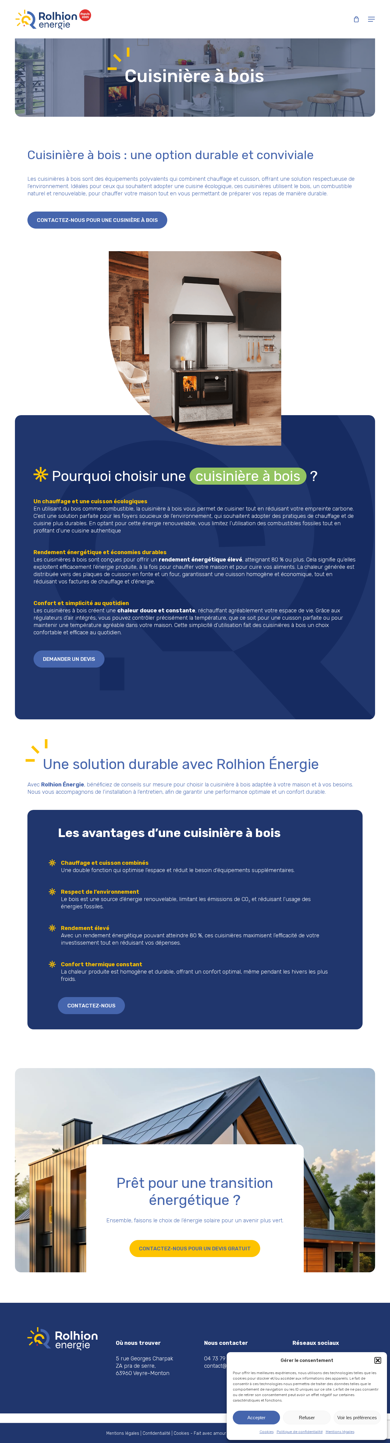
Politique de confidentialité (300, 1432)
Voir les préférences (357, 1417)
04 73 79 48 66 (223, 1358)
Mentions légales (340, 1432)
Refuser (307, 1417)
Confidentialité (156, 1433)
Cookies (267, 1432)
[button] (378, 1360)
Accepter (256, 1417)
